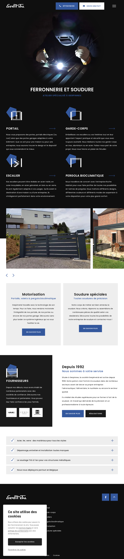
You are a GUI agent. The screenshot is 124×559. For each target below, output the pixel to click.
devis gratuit (94, 6)
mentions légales (25, 528)
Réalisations (95, 413)
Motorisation (49, 526)
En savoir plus (33, 332)
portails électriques (44, 134)
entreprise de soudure (84, 319)
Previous (6, 275)
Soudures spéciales (52, 531)
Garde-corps (50, 512)
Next (13, 275)
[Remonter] (114, 497)
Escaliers (48, 517)
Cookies (56, 555)
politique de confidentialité (18, 531)
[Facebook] (105, 497)
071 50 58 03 (68, 6)
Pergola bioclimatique (54, 521)
